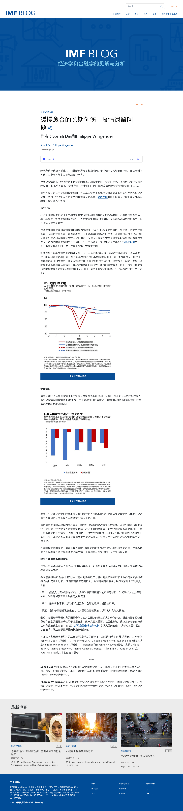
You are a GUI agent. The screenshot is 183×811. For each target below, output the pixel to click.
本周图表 (117, 14)
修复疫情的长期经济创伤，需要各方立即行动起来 (36, 753)
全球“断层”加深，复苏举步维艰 (138, 756)
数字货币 (95, 788)
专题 (137, 14)
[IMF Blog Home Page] (20, 13)
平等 (93, 793)
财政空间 (103, 197)
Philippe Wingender (63, 145)
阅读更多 (18, 797)
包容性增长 (150, 783)
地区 (128, 14)
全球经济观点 (124, 783)
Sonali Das (45, 145)
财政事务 (122, 793)
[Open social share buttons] (50, 128)
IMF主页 (149, 793)
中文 (173, 6)
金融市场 (122, 788)
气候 (93, 783)
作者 (146, 14)
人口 (148, 788)
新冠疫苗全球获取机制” (87, 626)
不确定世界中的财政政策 (79, 751)
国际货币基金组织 (169, 14)
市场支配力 (129, 242)
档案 (154, 14)
